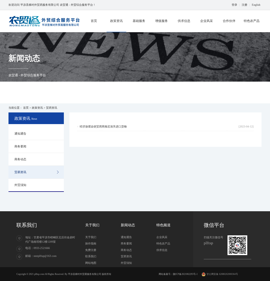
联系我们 (90, 256)
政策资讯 (37, 107)
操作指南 (90, 243)
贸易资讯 (20, 172)
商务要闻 (20, 146)
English (256, 4)
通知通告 (20, 133)
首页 (26, 107)
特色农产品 (163, 243)
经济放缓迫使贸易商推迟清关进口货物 (103, 126)
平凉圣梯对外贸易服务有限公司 (84, 274)
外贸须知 (20, 185)
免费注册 (90, 250)
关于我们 (90, 237)
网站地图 (90, 262)
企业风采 (161, 237)
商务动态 (20, 159)
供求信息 (161, 250)
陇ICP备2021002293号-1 (185, 274)
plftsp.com (39, 274)
